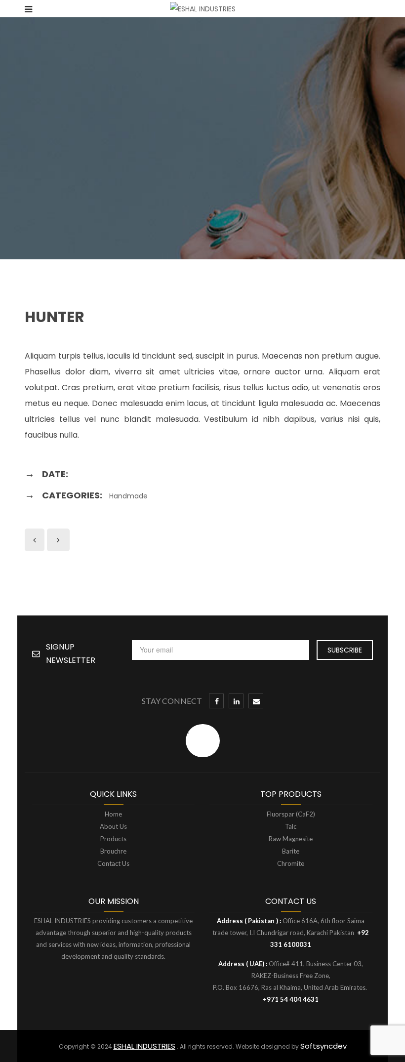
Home (113, 814)
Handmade (128, 496)
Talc (290, 826)
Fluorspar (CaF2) (291, 814)
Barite (290, 851)
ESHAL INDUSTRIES (144, 1046)
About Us (113, 826)
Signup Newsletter (70, 653)
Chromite (290, 863)
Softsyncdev (323, 1046)
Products (113, 839)
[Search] (377, 8)
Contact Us (113, 863)
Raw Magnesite (291, 839)
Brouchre (113, 851)
